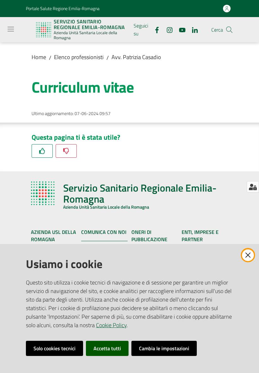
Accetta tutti (107, 348)
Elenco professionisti (79, 57)
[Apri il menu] (11, 29)
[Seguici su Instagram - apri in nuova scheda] (167, 29)
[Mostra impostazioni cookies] (253, 187)
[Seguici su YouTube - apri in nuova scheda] (179, 29)
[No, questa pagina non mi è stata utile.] (66, 151)
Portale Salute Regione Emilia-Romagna (62, 8)
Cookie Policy (111, 325)
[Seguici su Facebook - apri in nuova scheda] (154, 29)
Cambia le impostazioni (164, 348)
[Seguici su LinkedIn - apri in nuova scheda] (192, 29)
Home (39, 57)
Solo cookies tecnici (54, 348)
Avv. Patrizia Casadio (136, 57)
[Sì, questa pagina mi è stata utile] (42, 151)
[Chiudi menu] (236, 13)
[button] (229, 30)
